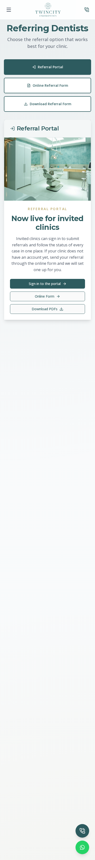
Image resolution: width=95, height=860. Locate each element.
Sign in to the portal (45, 283)
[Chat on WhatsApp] (82, 847)
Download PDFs (44, 309)
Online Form (44, 296)
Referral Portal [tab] (50, 67)
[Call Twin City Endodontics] (86, 9)
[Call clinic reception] (82, 831)
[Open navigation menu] (9, 10)
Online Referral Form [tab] (50, 85)
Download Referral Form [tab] (50, 104)
